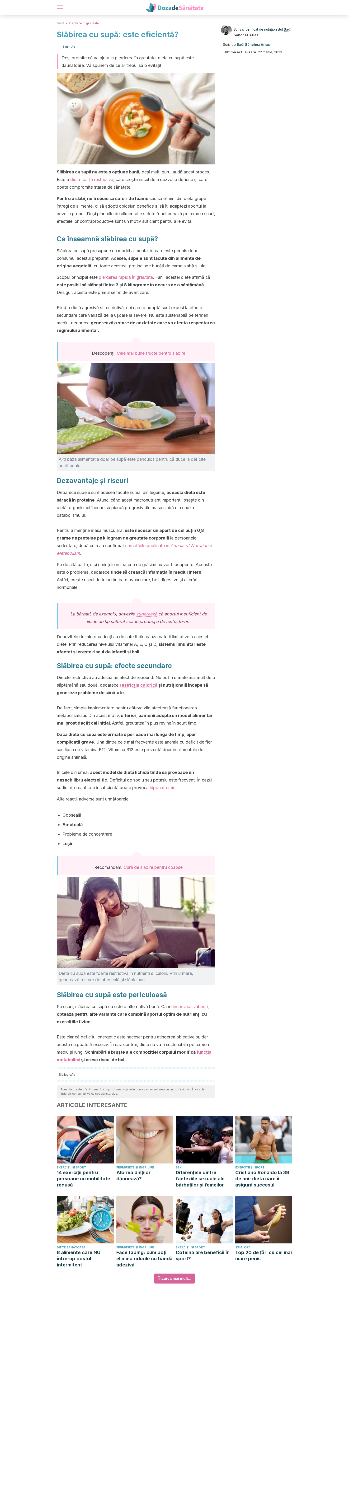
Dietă (60, 23)
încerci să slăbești (190, 1006)
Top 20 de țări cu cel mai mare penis (263, 1255)
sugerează (146, 613)
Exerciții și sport (71, 1167)
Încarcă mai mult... (174, 1278)
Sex (179, 1167)
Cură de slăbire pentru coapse (153, 867)
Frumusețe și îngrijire (135, 1167)
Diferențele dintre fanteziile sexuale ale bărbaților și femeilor (200, 1179)
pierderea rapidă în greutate (126, 277)
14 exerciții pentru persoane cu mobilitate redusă (83, 1179)
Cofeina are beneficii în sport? (203, 1255)
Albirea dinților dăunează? (133, 1176)
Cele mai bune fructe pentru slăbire (151, 353)
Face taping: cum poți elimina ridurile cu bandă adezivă (144, 1259)
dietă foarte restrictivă (91, 179)
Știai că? (242, 1247)
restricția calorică (138, 685)
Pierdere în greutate (84, 23)
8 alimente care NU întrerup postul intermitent (78, 1259)
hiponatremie (162, 787)
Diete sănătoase (71, 1247)
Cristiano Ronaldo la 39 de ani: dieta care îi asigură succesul (262, 1179)
